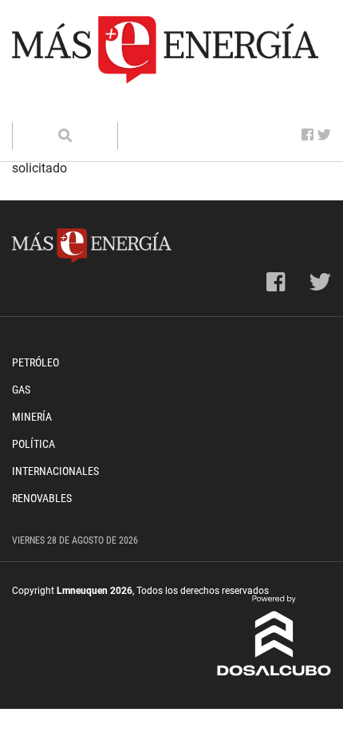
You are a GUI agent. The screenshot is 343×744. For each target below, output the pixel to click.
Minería (32, 416)
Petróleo (35, 362)
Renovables (42, 498)
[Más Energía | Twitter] (324, 135)
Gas (21, 389)
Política (33, 443)
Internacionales (55, 471)
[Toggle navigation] (34, 106)
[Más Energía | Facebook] (307, 135)
